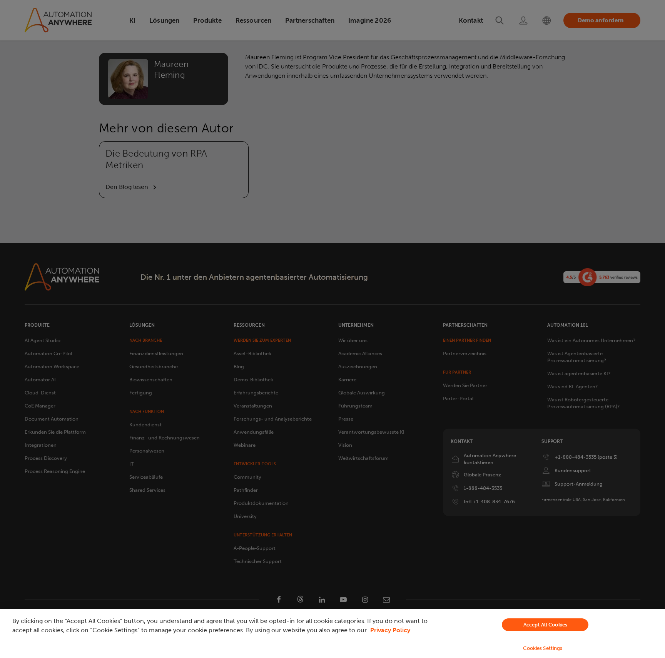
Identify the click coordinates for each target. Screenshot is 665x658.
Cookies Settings (542, 648)
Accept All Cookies (545, 625)
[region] (332, 633)
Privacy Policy (390, 630)
